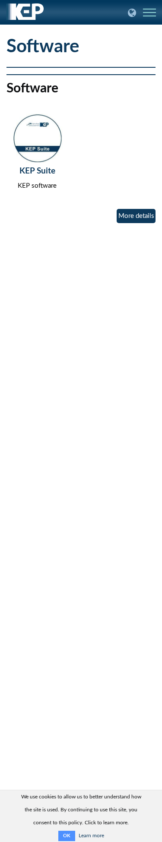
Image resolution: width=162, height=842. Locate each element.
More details (136, 216)
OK (66, 835)
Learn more (91, 835)
